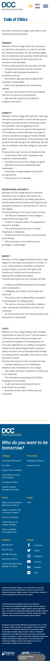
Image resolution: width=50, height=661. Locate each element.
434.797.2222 (7, 549)
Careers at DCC (33, 465)
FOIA (29, 502)
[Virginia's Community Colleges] (8, 652)
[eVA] (32, 653)
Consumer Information (11, 460)
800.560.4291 (7, 545)
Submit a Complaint (10, 517)
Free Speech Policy (10, 482)
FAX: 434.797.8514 (9, 559)
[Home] (11, 431)
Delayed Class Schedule (12, 470)
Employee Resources (35, 460)
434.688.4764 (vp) (9, 554)
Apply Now (37, 6)
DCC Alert (6, 465)
